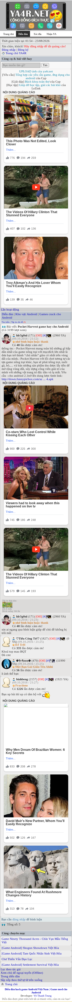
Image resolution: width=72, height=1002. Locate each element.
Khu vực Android (26, 314)
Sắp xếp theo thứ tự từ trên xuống (21, 980)
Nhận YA (51, 34)
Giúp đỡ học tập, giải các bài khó (40, 85)
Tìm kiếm (6, 322)
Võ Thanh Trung (43, 995)
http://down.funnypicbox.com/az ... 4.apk (27, 379)
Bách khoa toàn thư (37, 81)
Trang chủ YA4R (16, 53)
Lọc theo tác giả (11, 969)
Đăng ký (23, 49)
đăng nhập (19, 919)
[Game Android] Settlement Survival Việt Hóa (30, 964)
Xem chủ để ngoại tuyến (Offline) (22, 972)
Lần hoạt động (10, 309)
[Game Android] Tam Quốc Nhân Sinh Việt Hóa (32, 953)
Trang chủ (8, 34)
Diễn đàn (7, 314)
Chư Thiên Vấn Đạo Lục (17, 959)
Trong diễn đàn (10, 976)
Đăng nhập (9, 49)
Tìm (45, 65)
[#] (44, 335)
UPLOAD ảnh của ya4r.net (36, 71)
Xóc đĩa (37, 34)
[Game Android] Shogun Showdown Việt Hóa (30, 947)
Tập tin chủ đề (17, 322)
